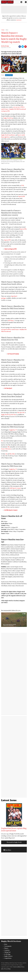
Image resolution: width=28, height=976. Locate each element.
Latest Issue (9, 800)
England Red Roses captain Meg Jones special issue (13, 829)
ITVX (22, 185)
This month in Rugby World (14, 842)
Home (2, 30)
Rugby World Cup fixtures (8, 135)
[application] (14, 619)
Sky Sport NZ (20, 412)
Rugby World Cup (8, 118)
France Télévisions (6, 449)
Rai (6, 454)
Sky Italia (12, 454)
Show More (8, 850)
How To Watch (9, 75)
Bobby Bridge (5, 46)
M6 (8, 447)
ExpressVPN (21, 196)
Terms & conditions (17, 966)
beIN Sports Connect (15, 488)
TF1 (2, 441)
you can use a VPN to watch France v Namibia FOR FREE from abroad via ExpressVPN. (13, 109)
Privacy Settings (7, 968)
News (7, 30)
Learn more (18, 20)
